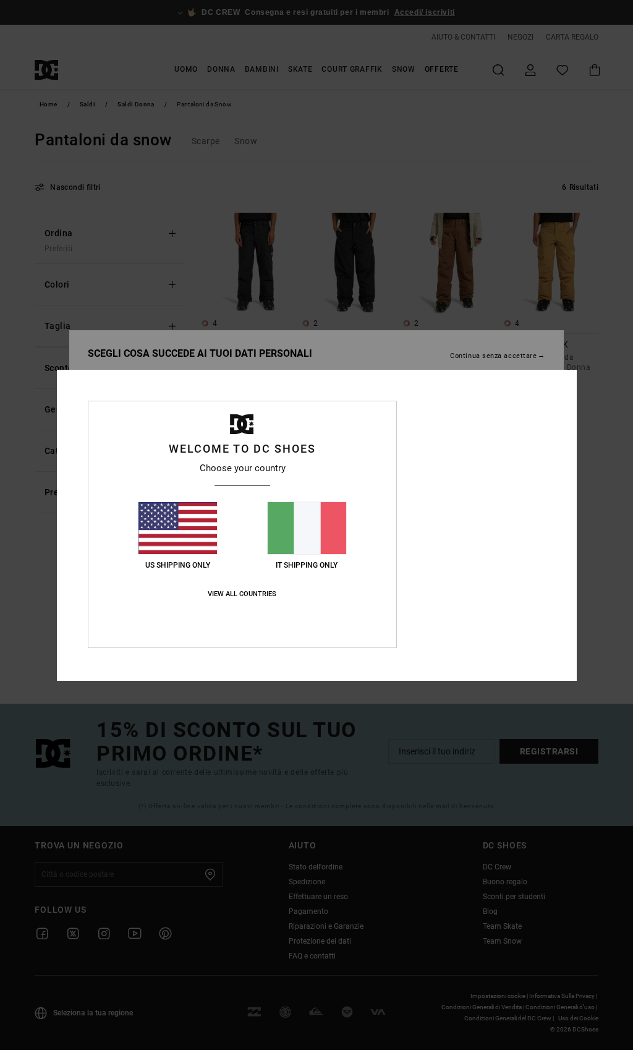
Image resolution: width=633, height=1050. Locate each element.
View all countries (242, 594)
